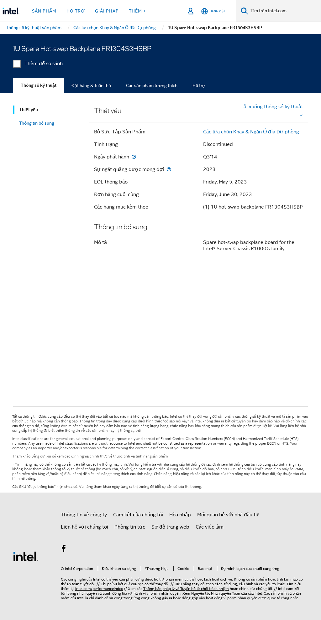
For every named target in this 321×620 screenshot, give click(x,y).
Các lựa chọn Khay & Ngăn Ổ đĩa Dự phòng (251, 132)
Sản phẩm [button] (44, 11)
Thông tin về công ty (84, 515)
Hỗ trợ (198, 85)
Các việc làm (210, 527)
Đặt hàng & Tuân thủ (91, 85)
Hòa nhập (180, 515)
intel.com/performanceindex (99, 588)
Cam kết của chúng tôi (138, 515)
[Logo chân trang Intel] (25, 556)
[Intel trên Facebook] (63, 549)
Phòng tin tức (129, 527)
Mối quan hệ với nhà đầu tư (228, 515)
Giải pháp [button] (107, 11)
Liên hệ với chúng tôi (84, 527)
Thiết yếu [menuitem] (28, 110)
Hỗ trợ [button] (75, 11)
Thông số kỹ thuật (38, 85)
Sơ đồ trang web (170, 527)
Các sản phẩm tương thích (151, 85)
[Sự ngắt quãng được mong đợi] (169, 169)
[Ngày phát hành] (133, 156)
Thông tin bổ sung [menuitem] (36, 123)
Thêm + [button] (137, 11)
